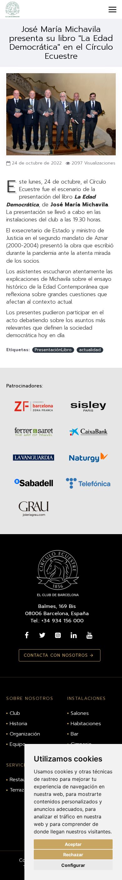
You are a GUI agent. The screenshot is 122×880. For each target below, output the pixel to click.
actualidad (90, 350)
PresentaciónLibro (53, 350)
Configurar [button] (73, 865)
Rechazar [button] (73, 854)
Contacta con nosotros (56, 655)
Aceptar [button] (73, 844)
